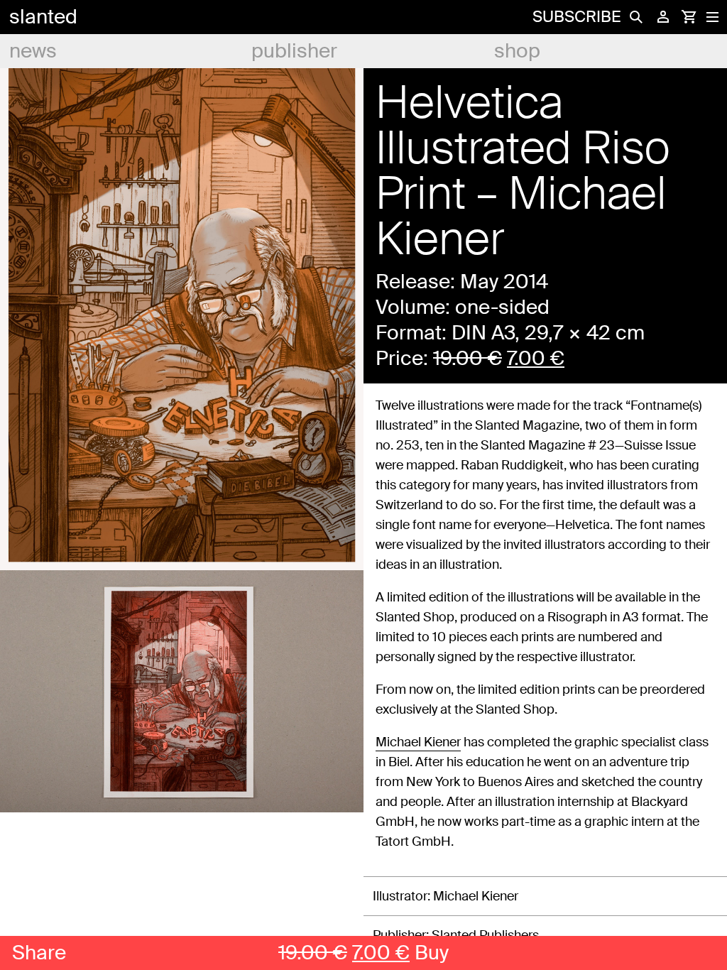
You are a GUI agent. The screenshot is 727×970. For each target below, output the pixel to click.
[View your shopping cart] (688, 17)
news (33, 51)
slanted (43, 17)
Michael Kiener (418, 742)
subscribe (576, 16)
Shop (517, 51)
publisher (294, 51)
